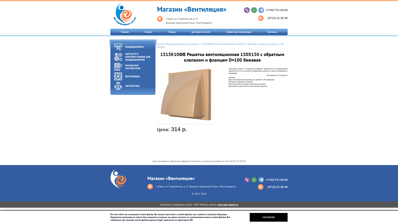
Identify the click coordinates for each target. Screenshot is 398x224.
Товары (172, 31)
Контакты (272, 31)
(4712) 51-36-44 (278, 18)
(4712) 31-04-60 (238, 161)
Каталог (149, 31)
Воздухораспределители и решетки (182, 44)
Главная (125, 31)
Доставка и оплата (201, 31)
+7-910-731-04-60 (277, 10)
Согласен (269, 217)
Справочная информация (239, 31)
